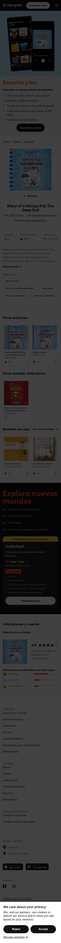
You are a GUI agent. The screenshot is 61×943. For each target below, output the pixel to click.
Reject (16, 929)
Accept (43, 929)
